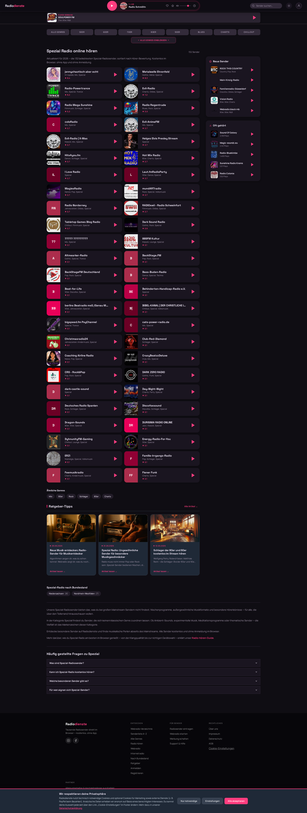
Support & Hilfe (177, 743)
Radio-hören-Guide (203, 637)
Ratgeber (135, 763)
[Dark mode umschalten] (289, 6)
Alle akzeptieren (236, 801)
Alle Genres (58, 32)
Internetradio (137, 753)
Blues (201, 32)
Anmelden (136, 768)
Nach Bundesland (140, 758)
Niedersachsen (58, 593)
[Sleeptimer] (195, 6)
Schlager (83, 496)
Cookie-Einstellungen (221, 748)
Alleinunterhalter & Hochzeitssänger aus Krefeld (90, 787)
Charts (225, 32)
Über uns (213, 728)
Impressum (214, 733)
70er (129, 32)
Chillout (249, 32)
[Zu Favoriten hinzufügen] (167, 6)
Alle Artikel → (191, 506)
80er (153, 32)
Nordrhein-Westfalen (86, 593)
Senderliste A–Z (139, 733)
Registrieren (137, 773)
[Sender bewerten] (173, 6)
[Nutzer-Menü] (299, 6)
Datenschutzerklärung (70, 808)
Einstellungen (212, 801)
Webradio (135, 748)
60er (106, 32)
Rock (71, 496)
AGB (211, 743)
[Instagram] (68, 740)
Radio (14, 6)
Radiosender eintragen (181, 728)
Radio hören (137, 743)
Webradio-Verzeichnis (141, 728)
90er (177, 32)
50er (82, 32)
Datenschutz (215, 738)
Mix (50, 496)
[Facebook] (76, 740)
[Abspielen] (254, 17)
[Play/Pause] (112, 6)
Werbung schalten (179, 738)
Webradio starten (179, 733)
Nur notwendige (189, 801)
